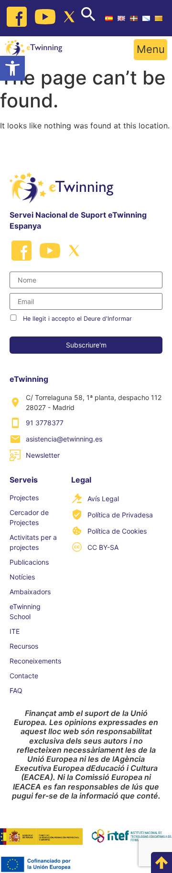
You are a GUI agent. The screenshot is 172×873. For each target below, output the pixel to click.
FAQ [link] (16, 690)
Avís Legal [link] (103, 498)
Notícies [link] (22, 577)
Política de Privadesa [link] (120, 515)
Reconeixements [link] (35, 661)
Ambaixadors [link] (30, 592)
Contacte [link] (24, 676)
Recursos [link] (24, 646)
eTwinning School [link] (25, 611)
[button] (150, 49)
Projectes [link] (24, 498)
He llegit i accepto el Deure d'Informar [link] (77, 318)
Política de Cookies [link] (117, 531)
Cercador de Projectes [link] (29, 517)
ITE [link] (15, 631)
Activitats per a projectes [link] (33, 542)
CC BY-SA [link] (102, 547)
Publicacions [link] (29, 562)
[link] (12, 68)
